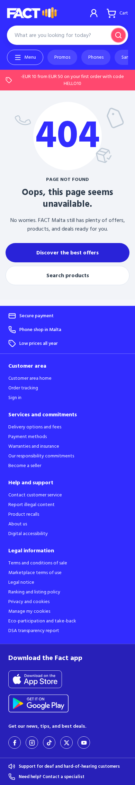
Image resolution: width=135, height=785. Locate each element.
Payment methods (27, 436)
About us (17, 524)
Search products (67, 275)
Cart (123, 13)
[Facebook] (14, 742)
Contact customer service (35, 495)
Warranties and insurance (33, 446)
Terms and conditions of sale (37, 563)
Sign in (93, 13)
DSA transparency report (33, 630)
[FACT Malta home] (32, 13)
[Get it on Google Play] (43, 703)
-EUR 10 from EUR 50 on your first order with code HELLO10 (72, 80)
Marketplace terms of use (35, 572)
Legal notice (21, 582)
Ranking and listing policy (34, 592)
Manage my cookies (29, 611)
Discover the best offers (67, 252)
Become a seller (24, 465)
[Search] (118, 35)
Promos (62, 57)
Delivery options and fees (34, 427)
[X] (66, 742)
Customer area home (30, 378)
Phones (96, 57)
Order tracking (23, 388)
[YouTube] (84, 742)
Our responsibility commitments (41, 456)
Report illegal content (31, 504)
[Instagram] (32, 742)
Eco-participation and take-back (42, 621)
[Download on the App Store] (39, 679)
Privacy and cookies (29, 601)
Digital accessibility (28, 533)
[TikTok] (49, 742)
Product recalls (23, 514)
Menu (30, 57)
